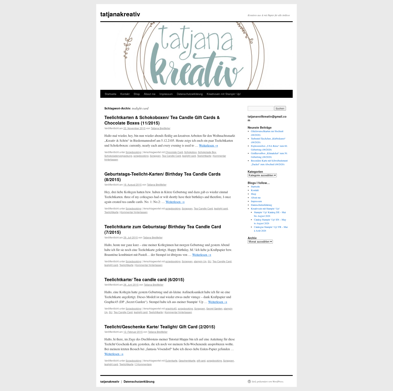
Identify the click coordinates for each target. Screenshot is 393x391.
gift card (201, 360)
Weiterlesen (208, 145)
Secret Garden (214, 308)
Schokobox (190, 152)
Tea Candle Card (171, 155)
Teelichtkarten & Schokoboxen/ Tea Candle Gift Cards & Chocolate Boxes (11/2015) (162, 120)
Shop (137, 94)
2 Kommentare (143, 364)
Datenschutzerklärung (190, 94)
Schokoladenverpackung (118, 155)
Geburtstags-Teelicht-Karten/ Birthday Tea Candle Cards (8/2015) (162, 176)
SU (209, 261)
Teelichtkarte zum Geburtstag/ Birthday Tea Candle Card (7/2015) (162, 229)
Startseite (110, 94)
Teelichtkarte (204, 155)
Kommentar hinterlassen (134, 212)
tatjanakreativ (120, 13)
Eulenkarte (171, 360)
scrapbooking (141, 155)
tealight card (189, 155)
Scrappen (155, 155)
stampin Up (200, 261)
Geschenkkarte (187, 360)
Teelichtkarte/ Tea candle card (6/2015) (144, 279)
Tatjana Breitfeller (160, 128)
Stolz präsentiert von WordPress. (268, 381)
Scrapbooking (133, 152)
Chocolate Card (174, 152)
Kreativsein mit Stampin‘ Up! (224, 94)
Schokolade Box (207, 152)
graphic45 (171, 308)
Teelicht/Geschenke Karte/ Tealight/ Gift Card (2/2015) (159, 326)
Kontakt (125, 94)
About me (149, 94)
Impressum (166, 94)
